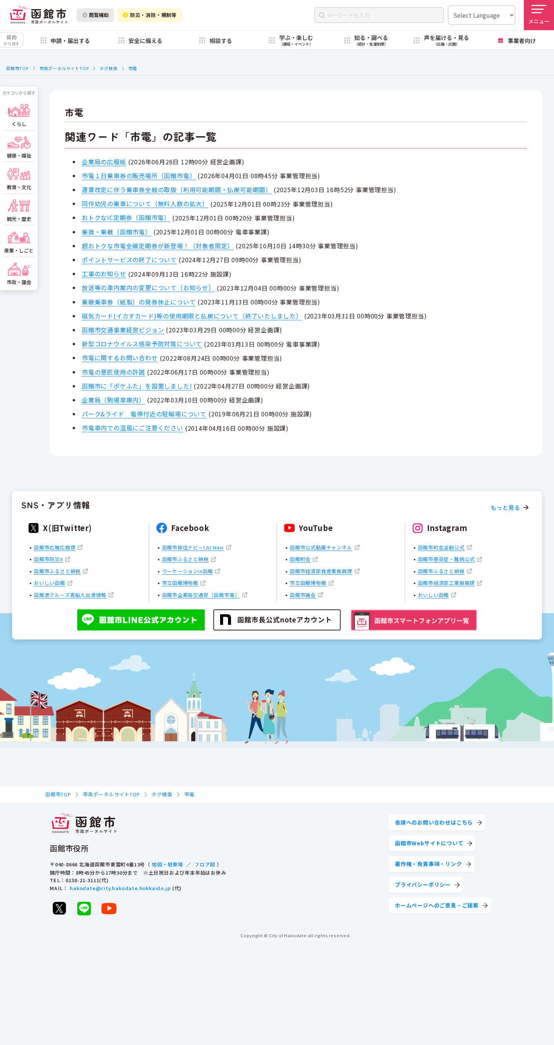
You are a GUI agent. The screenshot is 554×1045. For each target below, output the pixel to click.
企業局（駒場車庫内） (113, 399)
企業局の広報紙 (104, 161)
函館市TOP (17, 68)
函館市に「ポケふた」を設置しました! (137, 385)
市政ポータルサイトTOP (64, 68)
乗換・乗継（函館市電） (117, 231)
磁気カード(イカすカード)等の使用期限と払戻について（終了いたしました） (192, 315)
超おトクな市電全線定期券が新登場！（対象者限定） (158, 245)
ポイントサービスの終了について (129, 259)
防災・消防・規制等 (153, 14)
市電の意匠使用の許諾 (113, 371)
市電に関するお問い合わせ (120, 357)
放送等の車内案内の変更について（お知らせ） (148, 287)
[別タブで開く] (59, 908)
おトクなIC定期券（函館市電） (126, 217)
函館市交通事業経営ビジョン (123, 329)
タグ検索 (108, 68)
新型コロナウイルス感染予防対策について (142, 343)
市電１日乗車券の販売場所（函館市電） (139, 175)
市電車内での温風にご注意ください (132, 427)
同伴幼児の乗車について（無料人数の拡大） (145, 203)
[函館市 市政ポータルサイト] (38, 15)
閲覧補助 (99, 14)
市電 (133, 68)
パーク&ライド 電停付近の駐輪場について (144, 413)
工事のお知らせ (104, 273)
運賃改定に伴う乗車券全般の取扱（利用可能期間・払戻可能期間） (177, 189)
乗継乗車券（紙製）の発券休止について (139, 301)
